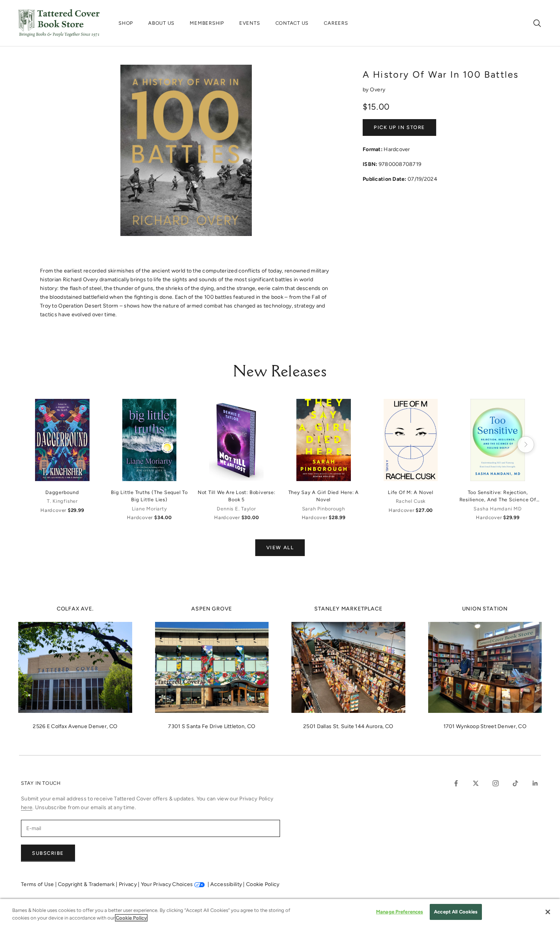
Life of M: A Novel (411, 492)
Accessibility (226, 884)
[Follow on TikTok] (515, 783)
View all (280, 547)
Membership (207, 23)
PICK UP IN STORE (399, 127)
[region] (280, 912)
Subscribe (48, 853)
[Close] (547, 912)
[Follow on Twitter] (476, 783)
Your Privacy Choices (167, 884)
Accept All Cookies (455, 912)
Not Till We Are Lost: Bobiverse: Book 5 (236, 495)
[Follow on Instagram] (495, 783)
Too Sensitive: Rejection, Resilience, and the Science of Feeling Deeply (497, 496)
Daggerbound (62, 492)
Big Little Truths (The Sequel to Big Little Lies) (149, 495)
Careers (336, 23)
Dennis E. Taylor (236, 509)
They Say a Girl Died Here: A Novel (323, 495)
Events (249, 23)
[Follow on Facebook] (456, 783)
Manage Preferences (399, 912)
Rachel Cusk (411, 501)
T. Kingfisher (62, 501)
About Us (161, 23)
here (26, 807)
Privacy (128, 884)
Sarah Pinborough (323, 509)
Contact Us (292, 23)
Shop (125, 23)
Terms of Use (38, 884)
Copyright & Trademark (87, 884)
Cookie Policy (263, 884)
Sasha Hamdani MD (498, 509)
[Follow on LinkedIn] (535, 783)
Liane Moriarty (149, 509)
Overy (377, 89)
